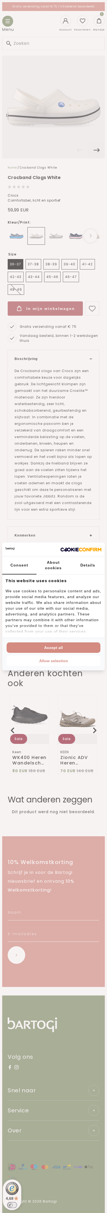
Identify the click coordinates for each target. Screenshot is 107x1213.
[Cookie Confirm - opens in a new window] (81, 549)
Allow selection (53, 661)
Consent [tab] (19, 565)
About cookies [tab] (53, 565)
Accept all (53, 647)
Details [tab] (87, 565)
